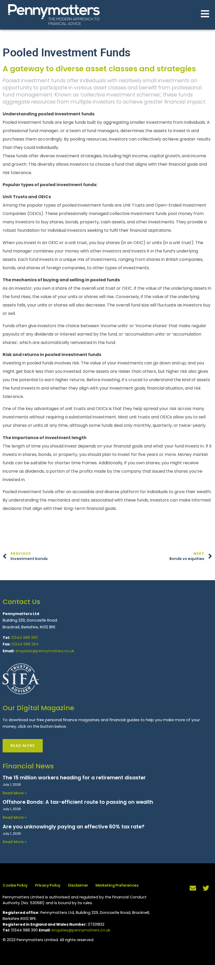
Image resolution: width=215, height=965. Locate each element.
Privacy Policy (48, 885)
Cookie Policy (15, 885)
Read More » (14, 793)
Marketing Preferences (117, 885)
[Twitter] (205, 888)
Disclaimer (78, 885)
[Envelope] (192, 888)
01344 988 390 (24, 637)
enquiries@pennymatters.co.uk (44, 651)
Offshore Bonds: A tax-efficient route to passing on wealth (78, 802)
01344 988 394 (25, 644)
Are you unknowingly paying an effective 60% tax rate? (73, 826)
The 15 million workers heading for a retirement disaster (74, 777)
